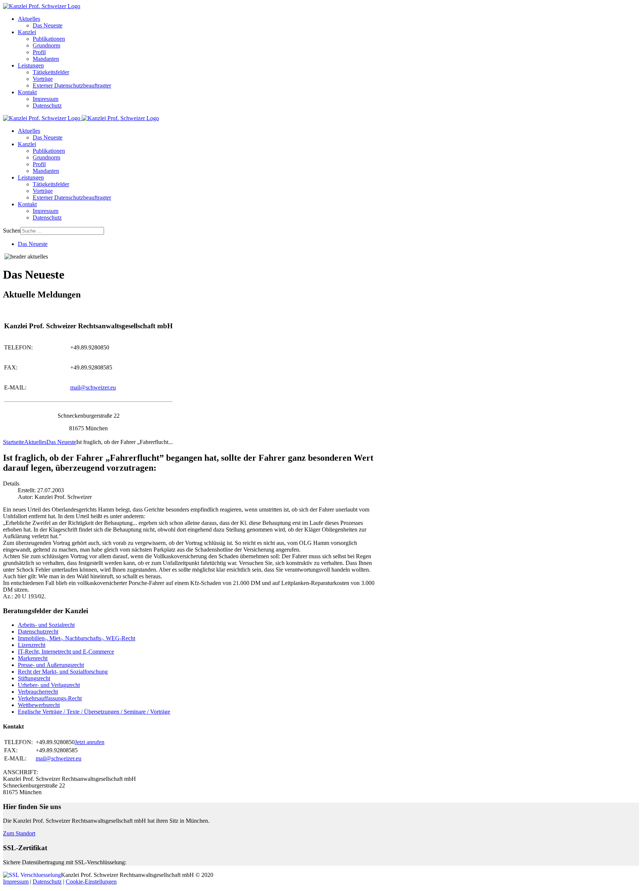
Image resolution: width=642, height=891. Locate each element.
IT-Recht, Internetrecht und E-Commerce (66, 651)
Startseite (13, 442)
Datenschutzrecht (38, 631)
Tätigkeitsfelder (51, 72)
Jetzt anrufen (89, 742)
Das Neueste (47, 25)
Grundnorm (46, 45)
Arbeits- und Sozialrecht (46, 625)
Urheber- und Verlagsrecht (49, 685)
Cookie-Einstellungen (91, 881)
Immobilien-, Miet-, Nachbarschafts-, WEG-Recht (76, 638)
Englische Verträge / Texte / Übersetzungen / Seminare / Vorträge (94, 711)
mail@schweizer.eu (93, 387)
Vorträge (43, 79)
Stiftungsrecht (34, 678)
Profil (39, 52)
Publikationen (49, 39)
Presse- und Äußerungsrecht (51, 665)
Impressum (45, 99)
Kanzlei (27, 32)
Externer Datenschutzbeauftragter (72, 85)
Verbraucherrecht (38, 691)
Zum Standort (19, 833)
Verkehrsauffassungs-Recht (50, 698)
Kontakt (27, 92)
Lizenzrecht (31, 645)
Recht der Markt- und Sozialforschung (63, 671)
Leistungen (31, 65)
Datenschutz (47, 105)
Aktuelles (29, 19)
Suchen (11, 230)
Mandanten (46, 59)
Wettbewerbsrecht (39, 705)
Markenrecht (33, 658)
